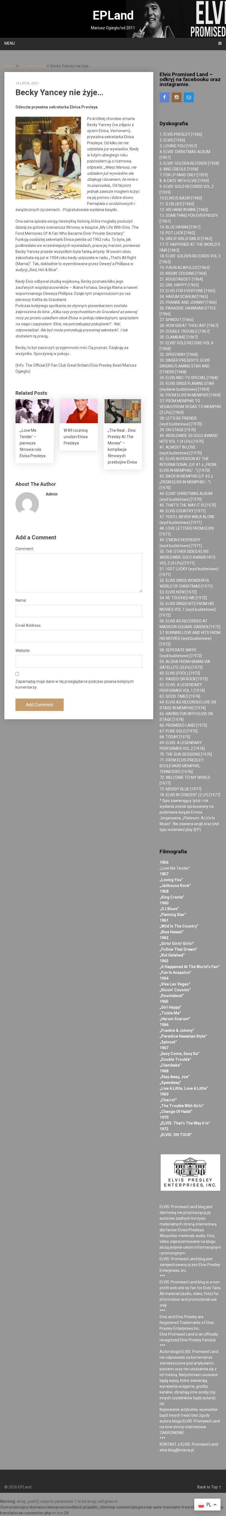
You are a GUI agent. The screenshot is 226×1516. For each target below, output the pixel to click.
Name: (21, 600)
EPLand (113, 15)
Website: (22, 650)
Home (9, 66)
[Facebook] (165, 97)
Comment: (24, 549)
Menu (9, 43)
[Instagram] (177, 97)
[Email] (189, 97)
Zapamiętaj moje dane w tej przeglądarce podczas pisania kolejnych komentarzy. (74, 684)
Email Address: (28, 625)
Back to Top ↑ (209, 1487)
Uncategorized (32, 66)
